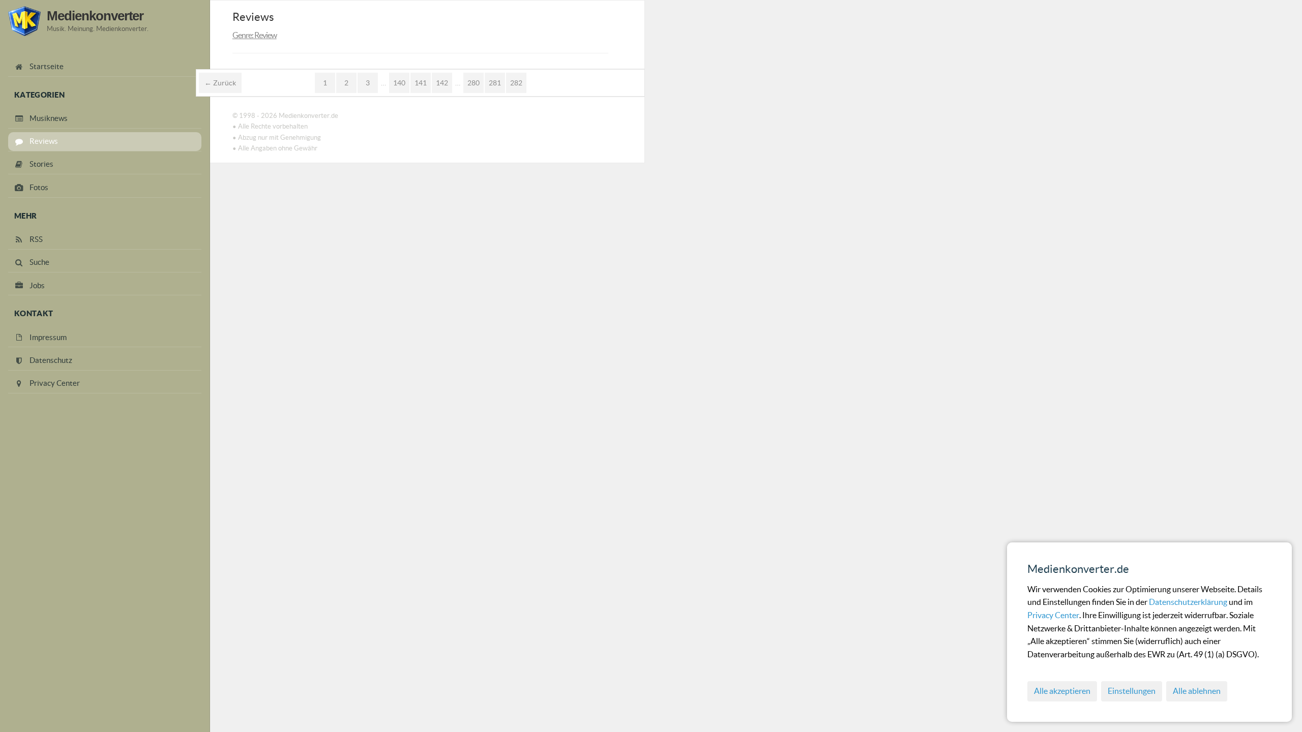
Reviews (253, 16)
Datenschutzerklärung (1189, 601)
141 (421, 83)
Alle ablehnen (1197, 690)
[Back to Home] (24, 21)
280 (473, 83)
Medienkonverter (95, 15)
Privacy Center (1053, 615)
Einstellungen (1132, 690)
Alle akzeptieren (1062, 690)
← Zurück (220, 83)
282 (516, 83)
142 (442, 83)
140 (399, 83)
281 (495, 83)
